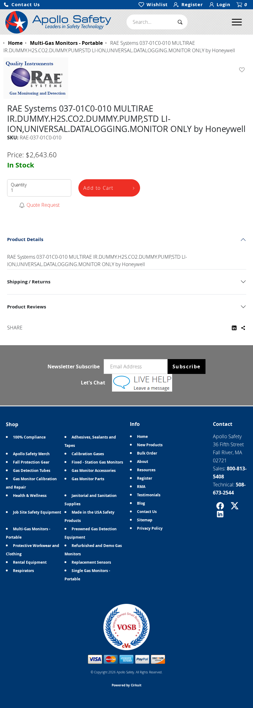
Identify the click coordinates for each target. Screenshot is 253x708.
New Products (150, 444)
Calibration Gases (88, 453)
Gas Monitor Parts (88, 478)
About (142, 461)
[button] (21, 4)
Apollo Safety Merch (31, 453)
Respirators (23, 570)
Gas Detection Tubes (31, 470)
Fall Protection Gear (31, 462)
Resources (146, 470)
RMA (141, 486)
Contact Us (147, 511)
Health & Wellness (30, 495)
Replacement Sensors (91, 562)
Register (144, 478)
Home (142, 436)
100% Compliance (29, 437)
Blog (141, 503)
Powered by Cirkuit (126, 685)
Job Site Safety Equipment (37, 512)
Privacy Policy (150, 528)
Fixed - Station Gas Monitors (97, 462)
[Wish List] (243, 70)
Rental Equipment (30, 562)
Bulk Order (147, 453)
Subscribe (186, 366)
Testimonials (148, 495)
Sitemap (144, 520)
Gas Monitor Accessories (94, 470)
